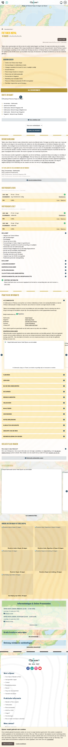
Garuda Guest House (31, 321)
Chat (37, 664)
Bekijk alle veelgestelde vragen (35, 458)
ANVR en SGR (9, 710)
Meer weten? (9, 723)
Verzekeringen (9, 716)
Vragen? (7, 713)
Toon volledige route (35, 119)
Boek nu (63, 200)
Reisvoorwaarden (10, 707)
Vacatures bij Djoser (10, 693)
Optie (58, 200)
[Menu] (65, 2)
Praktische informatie (12, 698)
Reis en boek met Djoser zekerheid (14, 718)
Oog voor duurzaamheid (11, 690)
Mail (33, 664)
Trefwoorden (8, 704)
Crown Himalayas (30, 323)
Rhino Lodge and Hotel (31, 325)
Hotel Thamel (28, 318)
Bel (30, 664)
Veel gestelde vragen (11, 679)
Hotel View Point (29, 319)
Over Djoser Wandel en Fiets (13, 676)
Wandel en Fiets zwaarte (12, 702)
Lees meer (7, 284)
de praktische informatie (48, 162)
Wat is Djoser (9, 673)
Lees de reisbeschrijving (34, 180)
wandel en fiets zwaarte (13, 160)
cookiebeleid (50, 739)
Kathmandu (18, 178)
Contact (7, 682)
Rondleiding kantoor (10, 685)
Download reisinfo (34, 130)
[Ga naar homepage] (34, 2)
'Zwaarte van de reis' (54, 452)
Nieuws (7, 688)
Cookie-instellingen (21, 743)
